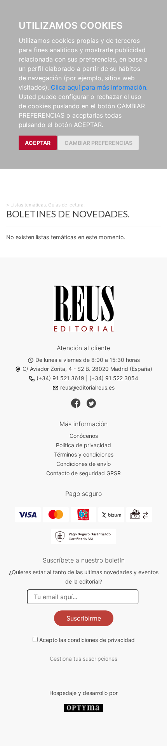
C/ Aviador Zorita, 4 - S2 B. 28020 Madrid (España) (87, 368)
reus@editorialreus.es (87, 387)
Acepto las (87, 640)
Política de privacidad (83, 445)
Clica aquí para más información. (99, 87)
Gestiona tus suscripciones (83, 658)
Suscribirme (83, 618)
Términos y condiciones (83, 454)
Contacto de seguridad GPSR (83, 473)
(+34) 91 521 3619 (60, 378)
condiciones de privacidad (101, 640)
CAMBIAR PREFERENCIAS (98, 142)
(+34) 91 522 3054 (113, 378)
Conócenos (84, 435)
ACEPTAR (37, 142)
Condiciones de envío (83, 463)
